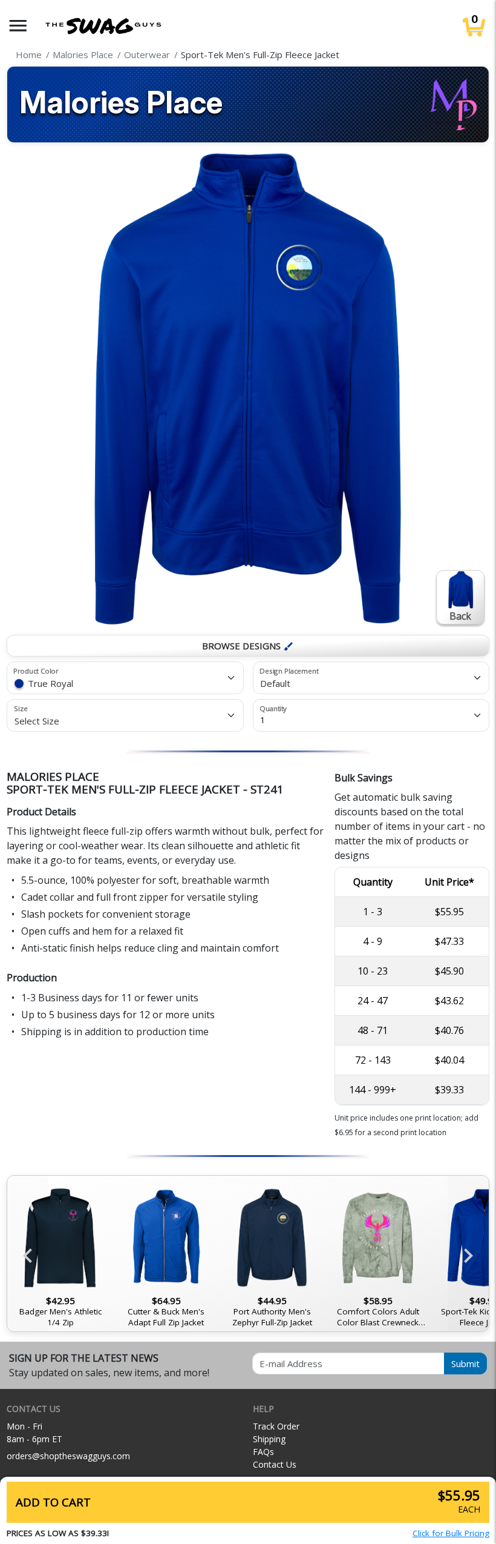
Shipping (269, 1439)
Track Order (276, 1426)
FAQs (263, 1451)
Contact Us (274, 1464)
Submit (465, 1363)
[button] (18, 25)
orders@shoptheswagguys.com (68, 1456)
